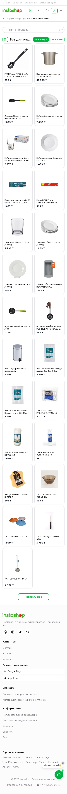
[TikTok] (20, 632)
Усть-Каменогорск (12, 762)
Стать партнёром (48, 3)
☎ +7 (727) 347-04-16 (48, 785)
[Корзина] (47, 10)
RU (39, 10)
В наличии (57, 39)
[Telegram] (28, 632)
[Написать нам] (59, 774)
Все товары (41, 39)
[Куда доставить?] (29, 10)
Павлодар (31, 762)
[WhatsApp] (5, 632)
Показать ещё (33, 596)
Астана (17, 757)
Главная (6, 3)
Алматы (6, 757)
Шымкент (29, 757)
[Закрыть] (63, 763)
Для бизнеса (31, 3)
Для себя (17, 3)
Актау (16, 767)
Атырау (6, 767)
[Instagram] (13, 632)
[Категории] (5, 39)
